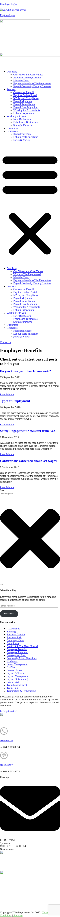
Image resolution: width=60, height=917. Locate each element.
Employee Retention (17, 652)
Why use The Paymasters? (27, 77)
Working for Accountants (26, 110)
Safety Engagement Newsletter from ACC (28, 431)
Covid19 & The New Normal (22, 646)
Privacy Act (13, 682)
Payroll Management (17, 676)
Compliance (13, 643)
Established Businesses (25, 122)
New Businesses (22, 119)
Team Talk (12, 688)
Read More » (7, 394)
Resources (12, 131)
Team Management (17, 685)
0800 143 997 (6, 765)
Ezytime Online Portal (25, 95)
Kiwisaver (12, 661)
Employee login (8, 4)
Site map (17, 915)
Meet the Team (21, 80)
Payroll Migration (22, 101)
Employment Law (16, 655)
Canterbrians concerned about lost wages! (28, 461)
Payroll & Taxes (15, 673)
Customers (12, 128)
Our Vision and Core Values (28, 74)
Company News (15, 640)
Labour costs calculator (25, 137)
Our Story (12, 71)
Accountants (13, 628)
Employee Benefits (17, 649)
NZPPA (11, 667)
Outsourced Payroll (23, 92)
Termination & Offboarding (21, 691)
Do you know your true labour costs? (25, 371)
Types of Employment (15, 401)
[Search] (1, 584)
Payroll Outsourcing (17, 679)
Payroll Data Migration (25, 107)
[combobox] (15, 493)
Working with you (16, 116)
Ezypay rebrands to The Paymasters (32, 83)
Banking (11, 631)
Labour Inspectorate (23, 113)
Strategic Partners (22, 125)
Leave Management (17, 664)
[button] (30, 204)
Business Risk (14, 637)
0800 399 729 (6, 740)
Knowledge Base (22, 134)
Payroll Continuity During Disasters (32, 86)
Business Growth (16, 634)
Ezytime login (7, 15)
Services (11, 89)
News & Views (21, 139)
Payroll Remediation (24, 104)
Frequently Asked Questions (21, 658)
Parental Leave (14, 670)
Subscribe (9, 613)
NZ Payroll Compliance (25, 98)
